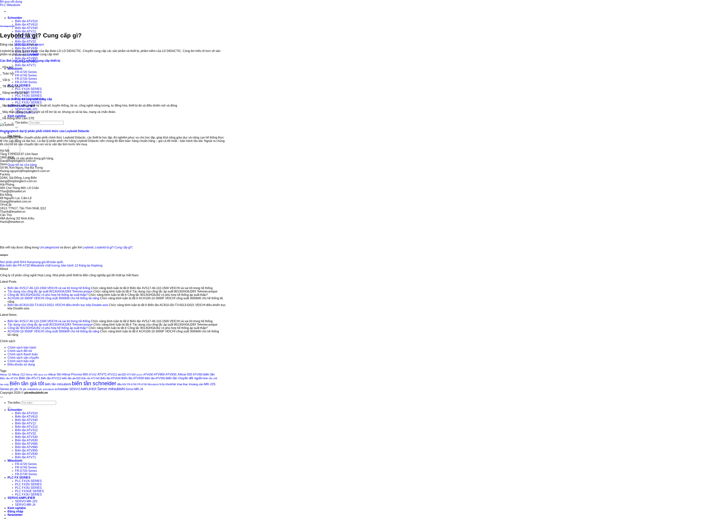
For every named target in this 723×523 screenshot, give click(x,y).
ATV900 (159, 374)
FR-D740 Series (26, 82)
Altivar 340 (31, 374)
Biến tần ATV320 (26, 436)
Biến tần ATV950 (26, 58)
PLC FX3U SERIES (28, 102)
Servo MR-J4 (134, 389)
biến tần (208, 374)
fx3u (162, 384)
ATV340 (131, 374)
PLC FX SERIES (19, 477)
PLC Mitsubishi (10, 5)
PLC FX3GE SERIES (29, 491)
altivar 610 (42, 375)
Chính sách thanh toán (23, 354)
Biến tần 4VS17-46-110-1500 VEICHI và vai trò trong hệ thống (49, 288)
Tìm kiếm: (21, 122)
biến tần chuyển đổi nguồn (184, 378)
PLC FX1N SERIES (28, 89)
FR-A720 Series (26, 72)
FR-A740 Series (26, 75)
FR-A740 (132, 384)
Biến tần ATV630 (26, 48)
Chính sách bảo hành (22, 347)
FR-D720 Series (26, 78)
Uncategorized (7, 26)
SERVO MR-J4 (25, 504)
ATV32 (93, 374)
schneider (62, 389)
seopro (39, 44)
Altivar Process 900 (75, 374)
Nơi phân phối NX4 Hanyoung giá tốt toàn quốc (31, 262)
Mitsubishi (15, 68)
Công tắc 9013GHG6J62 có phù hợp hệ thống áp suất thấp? (48, 294)
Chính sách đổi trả (20, 350)
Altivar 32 (5, 374)
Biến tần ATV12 (25, 31)
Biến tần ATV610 (26, 24)
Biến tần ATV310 (26, 21)
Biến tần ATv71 (29, 378)
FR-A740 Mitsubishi (148, 384)
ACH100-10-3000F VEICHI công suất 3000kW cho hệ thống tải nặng (53, 298)
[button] (15, 514)
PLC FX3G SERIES (28, 95)
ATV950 (198, 374)
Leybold (88, 247)
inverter (170, 384)
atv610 (139, 375)
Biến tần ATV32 (25, 41)
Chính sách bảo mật (21, 361)
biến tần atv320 (71, 378)
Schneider (15, 17)
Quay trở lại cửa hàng (22, 164)
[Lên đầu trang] (1, 397)
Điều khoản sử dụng (21, 364)
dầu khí (121, 384)
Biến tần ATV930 (132, 378)
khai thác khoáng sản (190, 384)
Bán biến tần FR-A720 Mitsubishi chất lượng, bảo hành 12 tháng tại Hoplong (51, 265)
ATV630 (148, 374)
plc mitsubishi (46, 389)
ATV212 (112, 374)
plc (12, 389)
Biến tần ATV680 (26, 443)
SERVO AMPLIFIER (83, 389)
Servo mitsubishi (111, 389)
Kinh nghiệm (17, 116)
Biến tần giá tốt (27, 383)
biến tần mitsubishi (58, 384)
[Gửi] (16, 127)
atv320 (122, 374)
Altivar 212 (18, 374)
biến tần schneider (94, 383)
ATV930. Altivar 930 (178, 374)
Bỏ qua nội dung (11, 1)
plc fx (18, 389)
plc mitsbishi (30, 389)
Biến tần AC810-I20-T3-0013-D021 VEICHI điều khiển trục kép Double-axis (58, 305)
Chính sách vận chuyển (23, 357)
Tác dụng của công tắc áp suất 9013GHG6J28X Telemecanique (50, 291)
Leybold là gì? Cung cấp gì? (113, 247)
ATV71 (102, 374)
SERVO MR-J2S (26, 109)
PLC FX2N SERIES (28, 92)
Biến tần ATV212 (51, 378)
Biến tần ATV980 (26, 447)
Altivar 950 (54, 374)
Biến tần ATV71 (25, 65)
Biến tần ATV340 (26, 28)
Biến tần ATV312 (26, 430)
